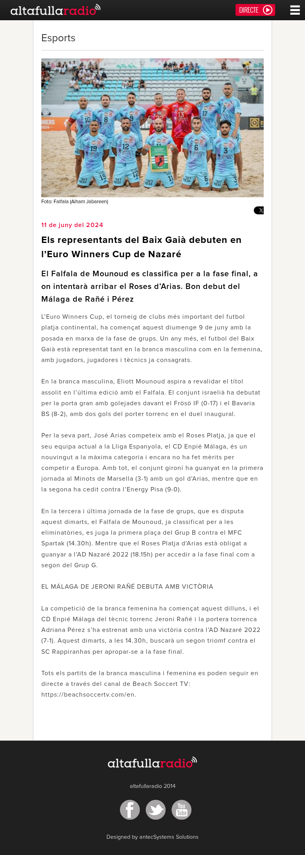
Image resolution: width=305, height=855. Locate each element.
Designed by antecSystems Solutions (152, 837)
